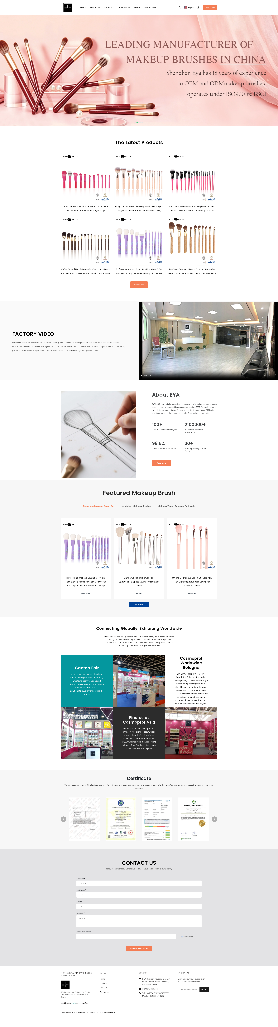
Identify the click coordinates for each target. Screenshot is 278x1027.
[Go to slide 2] (137, 122)
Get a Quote (210, 7)
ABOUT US (108, 7)
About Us (103, 987)
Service (103, 973)
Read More (161, 463)
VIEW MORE (85, 593)
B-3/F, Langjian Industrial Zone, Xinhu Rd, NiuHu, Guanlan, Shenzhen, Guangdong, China (156, 982)
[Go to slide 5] (142, 122)
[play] (208, 341)
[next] (214, 819)
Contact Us (104, 992)
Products (103, 983)
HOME (83, 7)
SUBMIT (204, 989)
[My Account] (198, 7)
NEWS (137, 7)
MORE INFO (139, 604)
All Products (139, 285)
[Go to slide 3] (139, 122)
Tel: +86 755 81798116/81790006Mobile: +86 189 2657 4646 (155, 994)
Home (102, 979)
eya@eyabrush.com (150, 989)
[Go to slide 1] (135, 122)
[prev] (63, 819)
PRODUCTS (95, 7)
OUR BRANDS (124, 7)
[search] (180, 8)
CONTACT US (150, 7)
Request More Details (139, 949)
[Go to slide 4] (140, 122)
